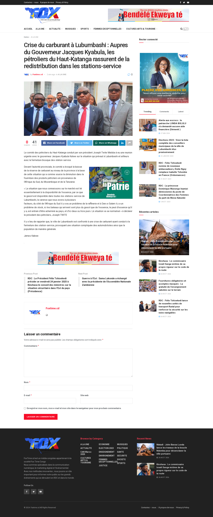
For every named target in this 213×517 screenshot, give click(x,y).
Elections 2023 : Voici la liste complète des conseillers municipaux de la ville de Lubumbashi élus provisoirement (173, 146)
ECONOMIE (104, 444)
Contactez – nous (31, 2)
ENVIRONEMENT (107, 456)
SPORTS (85, 29)
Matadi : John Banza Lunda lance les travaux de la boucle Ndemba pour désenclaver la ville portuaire (160, 245)
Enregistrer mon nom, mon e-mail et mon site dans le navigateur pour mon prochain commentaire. (74, 408)
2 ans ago (51, 74)
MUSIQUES (70, 29)
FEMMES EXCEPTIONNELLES (107, 29)
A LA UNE (40, 29)
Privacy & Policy (62, 2)
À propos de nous (47, 2)
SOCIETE (121, 459)
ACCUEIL (28, 29)
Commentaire (31, 345)
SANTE (120, 452)
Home (26, 37)
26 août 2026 (148, 252)
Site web (84, 395)
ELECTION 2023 (106, 448)
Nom (27, 382)
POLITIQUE (122, 448)
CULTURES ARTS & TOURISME (140, 29)
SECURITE (122, 456)
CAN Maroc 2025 (85, 453)
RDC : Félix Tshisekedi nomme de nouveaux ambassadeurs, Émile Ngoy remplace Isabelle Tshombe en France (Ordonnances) (173, 169)
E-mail (28, 395)
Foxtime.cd (38, 74)
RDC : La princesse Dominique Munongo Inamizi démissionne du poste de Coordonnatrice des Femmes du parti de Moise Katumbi (174, 191)
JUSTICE (103, 465)
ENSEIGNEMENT (106, 452)
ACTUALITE (54, 29)
